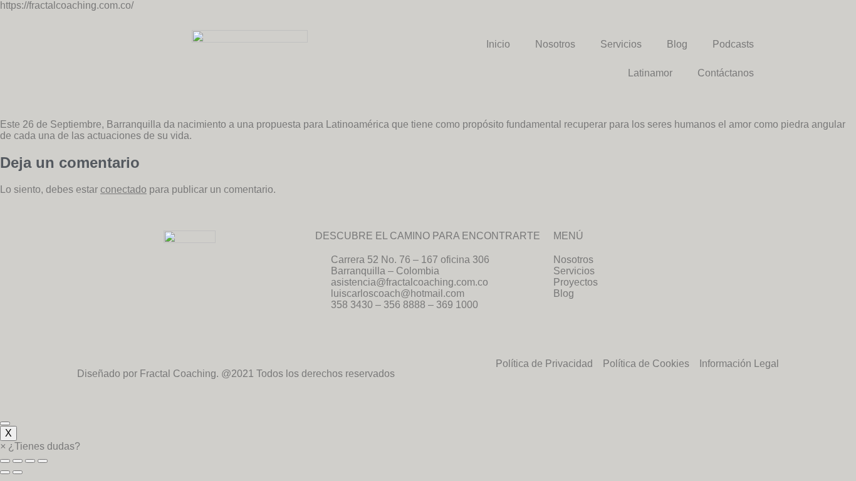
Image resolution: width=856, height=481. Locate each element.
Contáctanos (725, 73)
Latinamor (650, 73)
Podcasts (733, 44)
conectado (123, 189)
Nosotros (555, 44)
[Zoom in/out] (43, 461)
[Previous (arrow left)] (5, 472)
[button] (40, 446)
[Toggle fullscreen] (30, 461)
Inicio (498, 44)
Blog (677, 44)
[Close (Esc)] (5, 461)
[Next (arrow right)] (18, 472)
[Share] (18, 461)
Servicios (621, 44)
